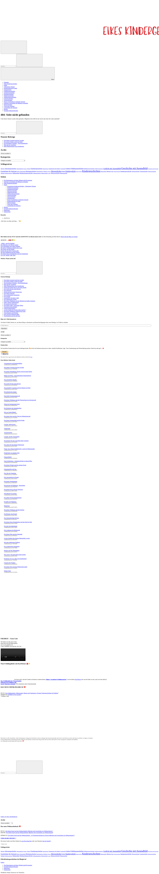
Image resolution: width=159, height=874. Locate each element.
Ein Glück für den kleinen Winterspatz (14, 445)
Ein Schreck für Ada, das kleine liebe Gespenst (16, 440)
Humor (49, 171)
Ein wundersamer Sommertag (11, 295)
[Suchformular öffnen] (14, 47)
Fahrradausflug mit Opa (10, 469)
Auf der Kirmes (8, 432)
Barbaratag (7, 506)
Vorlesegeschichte (152, 171)
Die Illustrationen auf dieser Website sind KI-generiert (18, 180)
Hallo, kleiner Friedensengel (11, 302)
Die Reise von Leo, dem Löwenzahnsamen (15, 558)
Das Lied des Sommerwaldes (11, 314)
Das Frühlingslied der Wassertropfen (11, 681)
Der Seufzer (7, 296)
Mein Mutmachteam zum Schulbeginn (14, 146)
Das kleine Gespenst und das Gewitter (14, 140)
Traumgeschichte (144, 171)
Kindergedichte (79, 171)
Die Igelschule (8, 290)
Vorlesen (3, 173)
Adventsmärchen (19, 168)
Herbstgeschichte (31, 171)
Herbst (18, 171)
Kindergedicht (71, 171)
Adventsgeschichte (10, 168)
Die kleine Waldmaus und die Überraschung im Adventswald (20, 400)
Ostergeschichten (8, 98)
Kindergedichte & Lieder (10, 88)
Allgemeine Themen (9, 86)
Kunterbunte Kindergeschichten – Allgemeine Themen (21, 186)
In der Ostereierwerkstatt (8, 684)
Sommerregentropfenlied (10, 307)
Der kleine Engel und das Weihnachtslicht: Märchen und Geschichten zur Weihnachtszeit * (29, 831)
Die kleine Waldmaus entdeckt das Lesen (11, 248)
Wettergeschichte (44, 173)
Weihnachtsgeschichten (10, 97)
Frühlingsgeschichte (77, 168)
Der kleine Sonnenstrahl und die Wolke (14, 420)
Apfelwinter (7, 428)
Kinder (63, 171)
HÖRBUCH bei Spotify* (14, 694)
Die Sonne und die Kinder (7, 249)
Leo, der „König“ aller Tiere (8, 255)
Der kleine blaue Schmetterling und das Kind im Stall (18, 522)
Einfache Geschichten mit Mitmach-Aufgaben (16, 103)
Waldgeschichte (8, 173)
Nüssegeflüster (8, 457)
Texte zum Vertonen (9, 106)
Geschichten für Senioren (10, 107)
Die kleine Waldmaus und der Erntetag (14, 510)
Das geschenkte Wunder (10, 379)
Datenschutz (7, 211)
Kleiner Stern (7, 571)
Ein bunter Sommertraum (10, 481)
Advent (2, 168)
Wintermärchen (63, 173)
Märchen (109, 171)
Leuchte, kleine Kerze (9, 424)
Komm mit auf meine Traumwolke (10, 251)
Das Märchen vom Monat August (9, 245)
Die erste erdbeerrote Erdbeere (12, 542)
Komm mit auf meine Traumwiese (13, 292)
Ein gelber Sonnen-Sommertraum (12, 497)
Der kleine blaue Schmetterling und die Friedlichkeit (14, 254)
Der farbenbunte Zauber (10, 299)
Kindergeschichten (91, 171)
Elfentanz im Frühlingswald (8, 682)
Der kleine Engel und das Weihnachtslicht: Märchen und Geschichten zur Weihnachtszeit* (29, 832)
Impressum (7, 210)
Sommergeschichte (126, 171)
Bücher (6, 109)
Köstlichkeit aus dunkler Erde (11, 453)
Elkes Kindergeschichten (10, 84)
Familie (28, 168)
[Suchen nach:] (8, 66)
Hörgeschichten (8, 104)
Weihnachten (15, 173)
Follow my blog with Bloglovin (9, 816)
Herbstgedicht (22, 171)
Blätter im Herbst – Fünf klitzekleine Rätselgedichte (17, 375)
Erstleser (25, 168)
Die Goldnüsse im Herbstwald (12, 530)
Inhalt (5, 85)
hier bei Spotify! (46, 841)
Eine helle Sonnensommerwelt (12, 396)
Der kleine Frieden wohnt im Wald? (13, 142)
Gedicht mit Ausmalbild (112, 168)
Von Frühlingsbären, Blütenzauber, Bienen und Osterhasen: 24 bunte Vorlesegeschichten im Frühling (31, 693)
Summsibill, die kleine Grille (11, 298)
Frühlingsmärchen (99, 168)
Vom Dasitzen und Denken (11, 313)
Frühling (68, 168)
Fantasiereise (45, 168)
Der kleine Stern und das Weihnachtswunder (15, 567)
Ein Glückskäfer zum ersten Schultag (10, 246)
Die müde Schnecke (9, 293)
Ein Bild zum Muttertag (10, 501)
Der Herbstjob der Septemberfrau (12, 408)
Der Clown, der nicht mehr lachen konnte (15, 554)
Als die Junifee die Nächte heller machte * (15, 310)
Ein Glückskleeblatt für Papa (11, 518)
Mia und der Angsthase (10, 145)
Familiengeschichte (36, 168)
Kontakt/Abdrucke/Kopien (11, 110)
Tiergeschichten (8, 100)
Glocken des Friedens (9, 562)
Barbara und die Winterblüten (11, 550)
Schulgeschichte (117, 171)
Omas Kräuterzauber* (9, 308)
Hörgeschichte (56, 171)
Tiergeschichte (135, 171)
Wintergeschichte (55, 173)
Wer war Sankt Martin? (10, 412)
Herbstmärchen (39, 171)
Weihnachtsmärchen (37, 173)
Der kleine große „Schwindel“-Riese (13, 305)
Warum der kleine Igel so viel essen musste (15, 287)
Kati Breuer (78, 679)
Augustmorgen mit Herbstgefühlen (13, 363)
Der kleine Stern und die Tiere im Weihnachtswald (17, 416)
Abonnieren (4, 328)
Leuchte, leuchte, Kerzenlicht (11, 436)
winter (49, 173)
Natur (112, 171)
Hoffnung (45, 171)
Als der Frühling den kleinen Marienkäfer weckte (17, 538)
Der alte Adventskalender (10, 526)
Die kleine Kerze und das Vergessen (13, 489)
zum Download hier (26, 841)
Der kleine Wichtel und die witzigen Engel (15, 465)
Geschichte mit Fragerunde (153, 168)
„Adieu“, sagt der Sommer (7, 243)
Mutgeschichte (103, 171)
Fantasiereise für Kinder (54, 168)
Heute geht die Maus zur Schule (69, 236)
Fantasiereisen (7, 89)
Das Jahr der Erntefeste (10, 473)
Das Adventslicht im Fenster (11, 477)
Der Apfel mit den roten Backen (12, 289)
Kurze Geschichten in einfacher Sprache (14, 101)
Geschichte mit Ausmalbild (134, 168)
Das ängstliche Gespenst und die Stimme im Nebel (17, 388)
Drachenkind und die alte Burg (12, 316)
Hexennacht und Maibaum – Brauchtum (14, 485)
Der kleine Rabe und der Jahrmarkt (13, 534)
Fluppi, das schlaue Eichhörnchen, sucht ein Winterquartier (19, 449)
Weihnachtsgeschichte (26, 173)
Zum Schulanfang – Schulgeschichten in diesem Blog (18, 461)
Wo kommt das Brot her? (10, 304)
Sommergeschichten (9, 92)
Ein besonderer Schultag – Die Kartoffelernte (16, 143)
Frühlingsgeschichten (9, 91)
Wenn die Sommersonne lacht (12, 404)
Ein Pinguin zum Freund (10, 514)
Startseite (6, 82)
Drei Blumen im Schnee (10, 493)
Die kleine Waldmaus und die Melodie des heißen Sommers (19, 301)
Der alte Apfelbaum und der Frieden (10, 252)
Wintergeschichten (9, 95)
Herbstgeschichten (9, 94)
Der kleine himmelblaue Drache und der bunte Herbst (18, 371)
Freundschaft (62, 168)
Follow (2, 862)
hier (31, 357)
